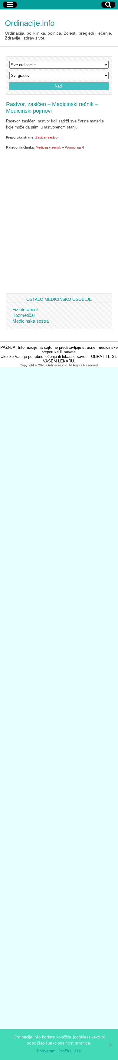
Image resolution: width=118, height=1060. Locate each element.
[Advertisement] (59, 215)
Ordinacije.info (29, 23)
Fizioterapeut (25, 309)
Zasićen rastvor (47, 137)
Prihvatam (46, 1050)
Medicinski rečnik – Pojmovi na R (60, 147)
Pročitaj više (69, 1050)
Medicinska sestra (30, 321)
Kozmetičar (23, 315)
